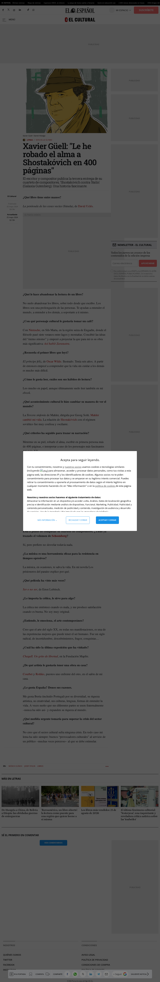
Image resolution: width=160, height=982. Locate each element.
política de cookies (105, 485)
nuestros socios (73, 466)
